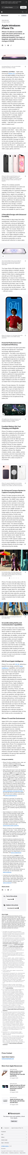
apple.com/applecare (16, 852)
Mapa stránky (23, 1152)
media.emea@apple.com (8, 1058)
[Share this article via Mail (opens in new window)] (8, 45)
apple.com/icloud (7, 872)
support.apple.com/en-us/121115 (11, 825)
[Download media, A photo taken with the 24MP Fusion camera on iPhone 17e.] (25, 572)
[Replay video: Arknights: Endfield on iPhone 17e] (3, 414)
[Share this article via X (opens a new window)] (5, 45)
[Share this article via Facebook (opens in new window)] (2, 45)
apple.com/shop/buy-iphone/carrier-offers (13, 791)
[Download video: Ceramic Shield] (25, 261)
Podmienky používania (14, 1152)
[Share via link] (11, 45)
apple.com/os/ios (9, 988)
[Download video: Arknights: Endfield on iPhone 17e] (25, 419)
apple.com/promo (7, 882)
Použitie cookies (4, 1152)
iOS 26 (17, 664)
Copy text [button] (9, 899)
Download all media (12, 908)
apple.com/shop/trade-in (11, 795)
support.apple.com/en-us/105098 (16, 946)
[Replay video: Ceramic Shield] (3, 256)
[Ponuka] (26, 12)
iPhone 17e (12, 73)
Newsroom (4, 15)
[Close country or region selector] (26, 2)
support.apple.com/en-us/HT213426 (10, 942)
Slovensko (3, 1148)
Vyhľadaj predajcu (5, 1146)
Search (24, 15)
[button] (10, 7)
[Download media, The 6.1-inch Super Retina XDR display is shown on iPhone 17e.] (25, 335)
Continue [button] (23, 7)
